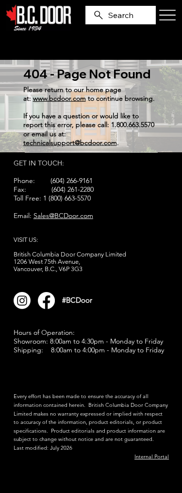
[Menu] (167, 15)
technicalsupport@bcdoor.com (70, 142)
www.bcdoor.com (59, 98)
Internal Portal (151, 456)
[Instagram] (22, 300)
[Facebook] (46, 300)
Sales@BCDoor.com (63, 215)
